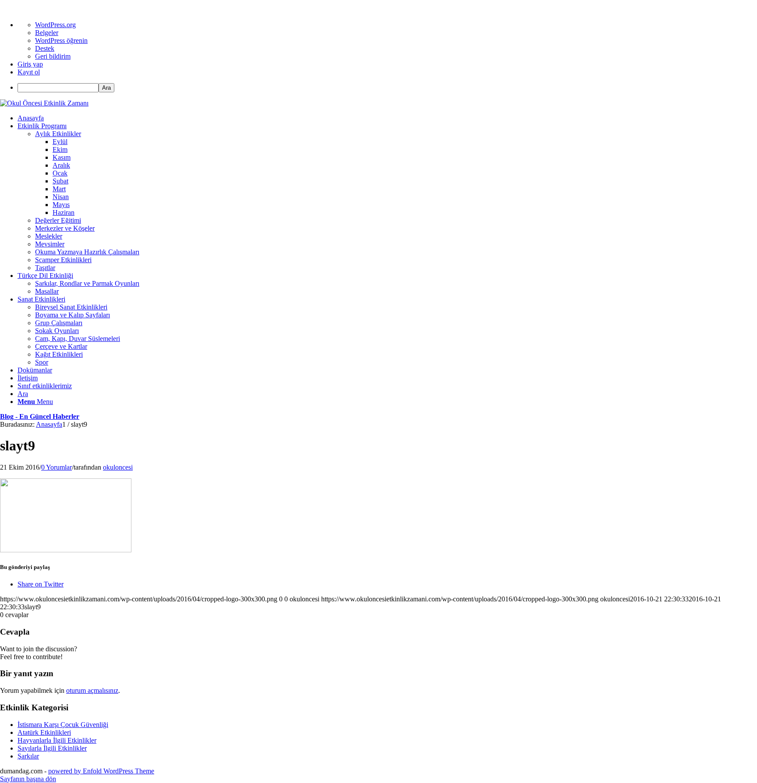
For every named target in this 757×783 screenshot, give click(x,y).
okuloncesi (118, 467)
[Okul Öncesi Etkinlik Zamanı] (44, 103)
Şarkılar (28, 756)
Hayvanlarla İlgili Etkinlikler (57, 740)
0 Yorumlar (56, 467)
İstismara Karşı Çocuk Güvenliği (63, 724)
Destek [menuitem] (44, 48)
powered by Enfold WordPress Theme (101, 771)
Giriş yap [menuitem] (30, 64)
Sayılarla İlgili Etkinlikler (52, 748)
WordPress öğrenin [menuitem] (61, 40)
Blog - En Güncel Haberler (39, 416)
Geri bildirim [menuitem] (53, 56)
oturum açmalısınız (92, 690)
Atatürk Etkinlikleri (44, 732)
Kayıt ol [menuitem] (29, 72)
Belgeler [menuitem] (46, 32)
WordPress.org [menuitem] (55, 24)
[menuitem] (387, 87)
